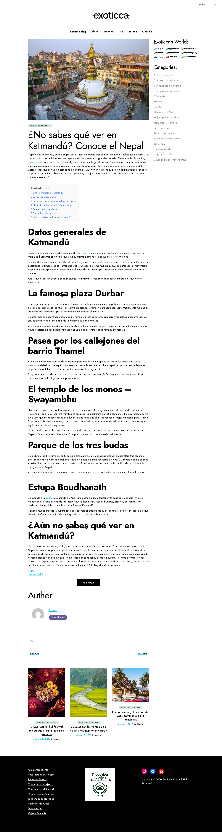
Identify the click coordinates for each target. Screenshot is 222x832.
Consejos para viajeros (166, 80)
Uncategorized (162, 149)
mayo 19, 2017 (125, 724)
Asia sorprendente (40, 125)
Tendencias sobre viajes (167, 138)
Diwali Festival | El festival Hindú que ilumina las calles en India (46, 730)
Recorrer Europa (163, 128)
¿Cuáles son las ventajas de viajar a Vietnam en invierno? (88, 729)
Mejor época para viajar (167, 117)
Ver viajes (88, 583)
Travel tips (159, 144)
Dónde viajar (160, 96)
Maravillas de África (164, 112)
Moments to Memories (166, 122)
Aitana (53, 610)
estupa (49, 498)
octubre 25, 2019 (41, 738)
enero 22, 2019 (83, 735)
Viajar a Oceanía (163, 154)
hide (47, 188)
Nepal (83, 253)
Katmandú (33, 162)
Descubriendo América (166, 91)
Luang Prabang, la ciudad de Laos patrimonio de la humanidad (130, 716)
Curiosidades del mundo (167, 85)
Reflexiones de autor (165, 133)
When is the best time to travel (170, 160)
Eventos (158, 101)
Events (157, 107)
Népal (31, 641)
